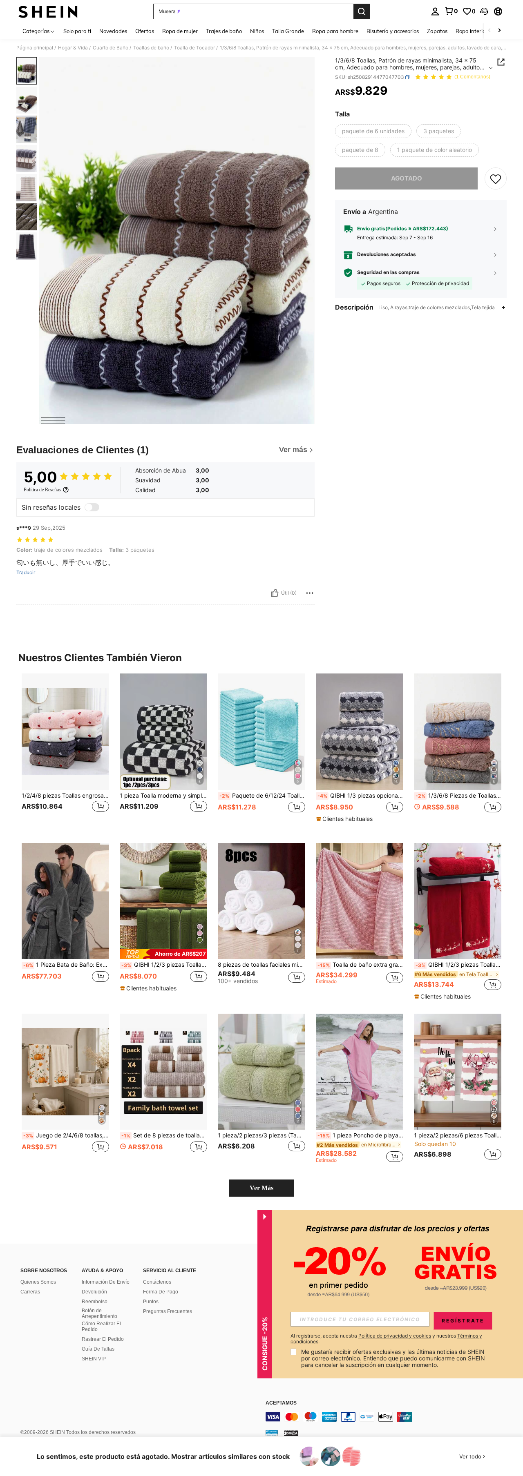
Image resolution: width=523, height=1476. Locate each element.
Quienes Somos (38, 1282)
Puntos (151, 1301)
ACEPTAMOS (281, 1403)
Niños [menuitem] (257, 31)
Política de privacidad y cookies (394, 1336)
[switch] (92, 507)
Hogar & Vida (73, 48)
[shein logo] (48, 11)
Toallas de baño (151, 48)
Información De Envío (106, 1282)
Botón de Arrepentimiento (99, 1313)
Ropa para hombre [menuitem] (335, 31)
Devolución (94, 1292)
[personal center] (435, 11)
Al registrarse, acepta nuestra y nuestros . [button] (386, 1338)
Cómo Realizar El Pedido (101, 1326)
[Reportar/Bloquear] (310, 593)
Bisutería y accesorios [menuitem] (393, 31)
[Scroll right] (499, 31)
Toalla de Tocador (194, 48)
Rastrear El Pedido (103, 1339)
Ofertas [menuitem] (144, 31)
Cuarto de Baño (110, 48)
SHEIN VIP (94, 1359)
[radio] (373, 131)
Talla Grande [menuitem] (288, 31)
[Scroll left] (489, 31)
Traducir (25, 572)
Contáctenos (157, 1282)
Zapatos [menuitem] (437, 31)
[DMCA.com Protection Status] (291, 1433)
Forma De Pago (160, 1292)
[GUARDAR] (496, 178)
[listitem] (65, 751)
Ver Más (261, 1187)
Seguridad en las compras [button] (388, 272)
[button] (484, 11)
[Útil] (274, 593)
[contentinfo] (388, 1417)
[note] (345, 819)
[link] (451, 11)
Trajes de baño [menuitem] (224, 31)
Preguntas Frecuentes (167, 1311)
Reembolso (94, 1301)
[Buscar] (361, 11)
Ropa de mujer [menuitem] (180, 31)
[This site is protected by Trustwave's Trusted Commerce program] (272, 1433)
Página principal (34, 48)
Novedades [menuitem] (113, 31)
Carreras (30, 1292)
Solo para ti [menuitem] (77, 31)
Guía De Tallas (98, 1349)
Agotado (406, 178)
